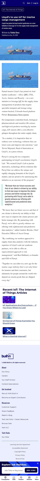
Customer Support (9, 407)
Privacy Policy (20, 455)
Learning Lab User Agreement (20, 444)
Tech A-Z (5, 428)
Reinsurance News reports (18, 114)
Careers (5, 376)
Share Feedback (8, 411)
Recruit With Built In (10, 393)
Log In (35, 3)
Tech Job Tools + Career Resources (15, 419)
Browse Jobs (7, 423)
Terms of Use (20, 459)
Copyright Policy (20, 451)
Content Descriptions (10, 384)
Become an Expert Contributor (14, 398)
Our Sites (5, 437)
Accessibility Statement (20, 448)
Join (28, 3)
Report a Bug (7, 415)
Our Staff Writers (8, 380)
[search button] (23, 3)
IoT (20, 101)
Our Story (5, 372)
